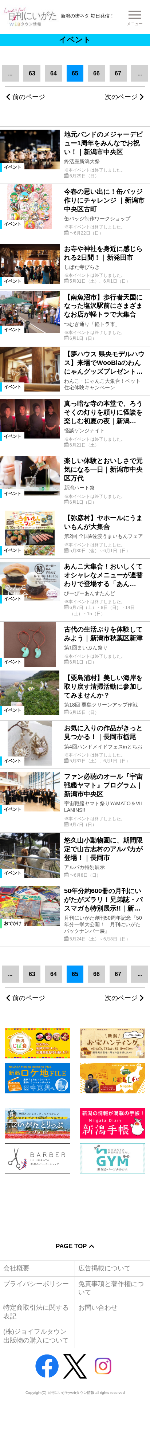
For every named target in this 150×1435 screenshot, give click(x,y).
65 (75, 73)
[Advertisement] (75, 1202)
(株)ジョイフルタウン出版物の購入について (36, 1336)
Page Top (71, 1246)
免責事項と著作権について (111, 1288)
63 (32, 73)
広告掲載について (104, 1268)
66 (96, 73)
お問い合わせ (98, 1307)
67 (118, 73)
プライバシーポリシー (36, 1283)
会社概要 (16, 1268)
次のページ (121, 97)
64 (53, 73)
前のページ (28, 97)
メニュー (135, 23)
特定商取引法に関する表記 (36, 1312)
